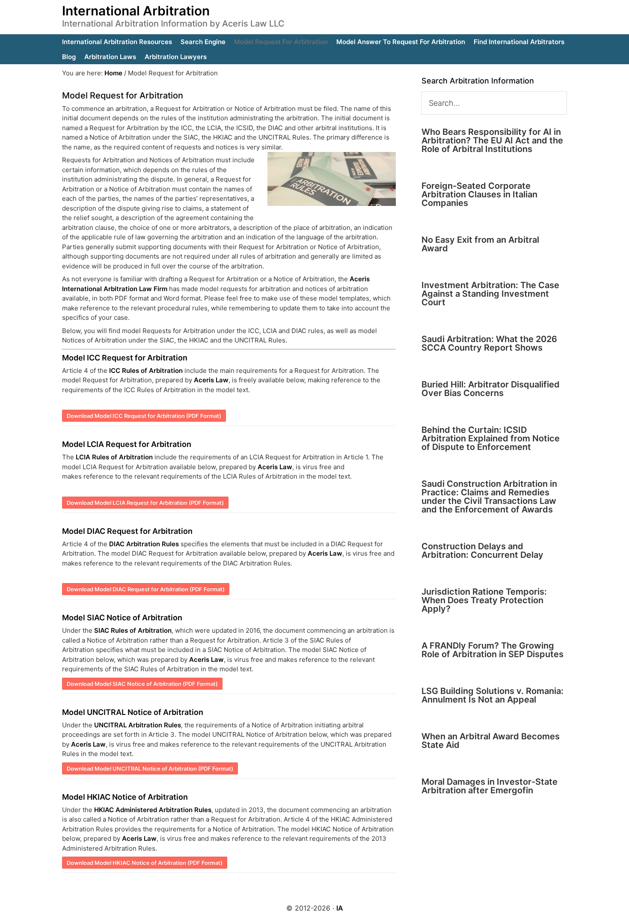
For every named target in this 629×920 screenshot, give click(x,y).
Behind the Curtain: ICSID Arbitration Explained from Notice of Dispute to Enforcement (490, 438)
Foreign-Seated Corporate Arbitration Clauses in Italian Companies (479, 194)
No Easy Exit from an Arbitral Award (480, 244)
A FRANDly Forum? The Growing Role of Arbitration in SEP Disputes (492, 649)
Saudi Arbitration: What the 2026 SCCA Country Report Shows (489, 343)
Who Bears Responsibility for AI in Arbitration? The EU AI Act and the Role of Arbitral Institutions (492, 140)
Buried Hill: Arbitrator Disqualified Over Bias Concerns (490, 388)
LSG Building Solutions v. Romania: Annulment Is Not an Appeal (492, 695)
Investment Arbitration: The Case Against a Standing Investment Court (490, 293)
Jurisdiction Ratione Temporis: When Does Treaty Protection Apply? (484, 600)
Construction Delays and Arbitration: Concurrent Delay (482, 550)
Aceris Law (211, 380)
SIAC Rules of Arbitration (133, 630)
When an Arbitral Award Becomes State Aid (490, 740)
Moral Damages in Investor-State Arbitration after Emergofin (489, 786)
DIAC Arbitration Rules (144, 544)
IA (339, 908)
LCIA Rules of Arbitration (114, 457)
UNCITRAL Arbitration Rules (137, 725)
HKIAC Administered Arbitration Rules (152, 810)
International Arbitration (136, 10)
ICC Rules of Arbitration (146, 370)
